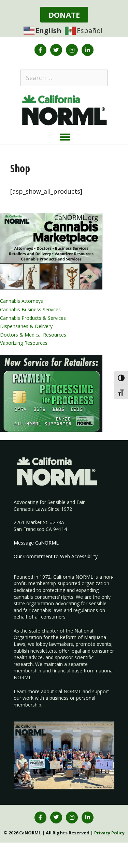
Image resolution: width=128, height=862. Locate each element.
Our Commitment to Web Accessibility (56, 556)
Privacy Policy (109, 833)
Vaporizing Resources (23, 343)
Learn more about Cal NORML (47, 691)
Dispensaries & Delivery (26, 326)
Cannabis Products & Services (33, 318)
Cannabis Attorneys (21, 301)
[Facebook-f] (40, 50)
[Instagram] (72, 50)
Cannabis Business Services (30, 309)
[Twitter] (56, 50)
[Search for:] (64, 78)
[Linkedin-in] (88, 50)
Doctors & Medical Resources (33, 334)
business (59, 698)
